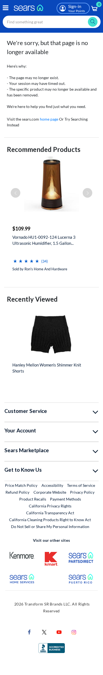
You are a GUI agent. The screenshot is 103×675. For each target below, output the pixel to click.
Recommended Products (43, 149)
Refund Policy (17, 492)
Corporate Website (50, 492)
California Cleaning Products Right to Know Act (50, 519)
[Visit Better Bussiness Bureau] (51, 647)
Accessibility (52, 485)
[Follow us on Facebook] (29, 631)
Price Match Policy (21, 485)
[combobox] (52, 22)
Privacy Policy (82, 492)
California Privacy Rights (50, 506)
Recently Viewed (32, 299)
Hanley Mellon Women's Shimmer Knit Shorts (46, 367)
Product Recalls (32, 499)
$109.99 (21, 229)
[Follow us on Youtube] (59, 631)
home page (49, 119)
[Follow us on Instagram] (73, 631)
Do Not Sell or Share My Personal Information (50, 526)
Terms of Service (81, 485)
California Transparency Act (50, 512)
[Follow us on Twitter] (44, 631)
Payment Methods (65, 499)
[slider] (26, 259)
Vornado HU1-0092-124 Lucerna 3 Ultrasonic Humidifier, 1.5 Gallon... (44, 240)
